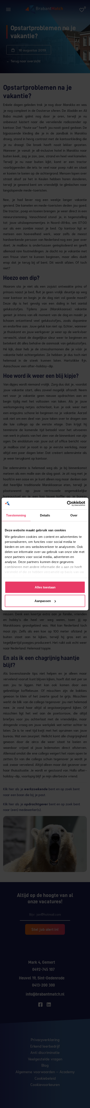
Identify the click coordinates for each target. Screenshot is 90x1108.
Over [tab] (73, 515)
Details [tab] (45, 515)
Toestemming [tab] (16, 515)
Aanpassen (43, 601)
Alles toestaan (45, 587)
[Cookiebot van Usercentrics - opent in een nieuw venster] (67, 503)
